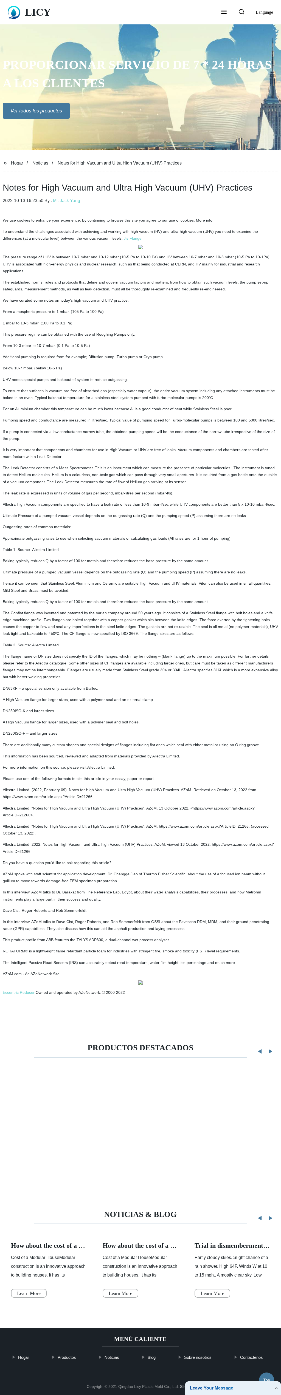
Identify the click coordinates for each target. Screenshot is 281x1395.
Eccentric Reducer (19, 992)
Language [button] (264, 12)
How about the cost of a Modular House (67, 1245)
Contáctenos (251, 1357)
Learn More (29, 1293)
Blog (152, 1357)
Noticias (40, 163)
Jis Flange (133, 238)
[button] (224, 12)
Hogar (17, 163)
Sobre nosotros (198, 1357)
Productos (67, 1357)
